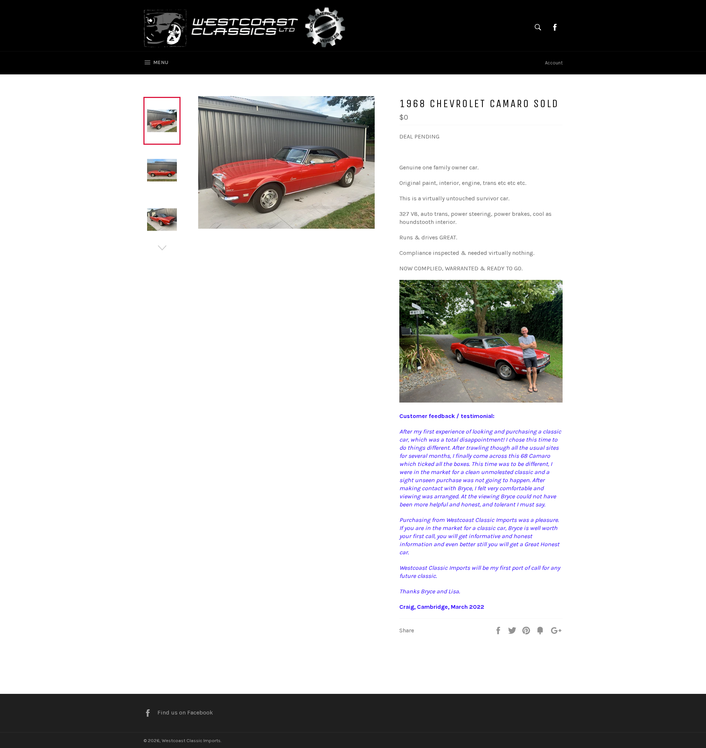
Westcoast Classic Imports (191, 740)
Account (554, 63)
